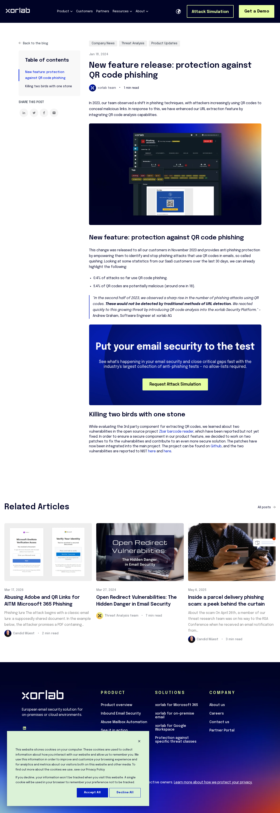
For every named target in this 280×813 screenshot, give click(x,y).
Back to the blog (35, 43)
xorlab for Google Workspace (170, 727)
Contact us (219, 722)
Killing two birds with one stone (48, 86)
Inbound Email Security (121, 713)
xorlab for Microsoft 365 (176, 705)
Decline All (125, 792)
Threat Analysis (133, 43)
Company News (103, 43)
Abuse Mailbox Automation (124, 722)
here (152, 451)
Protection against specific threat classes (175, 739)
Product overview (116, 705)
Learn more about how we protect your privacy (213, 782)
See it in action (114, 730)
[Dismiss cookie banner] (139, 742)
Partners (102, 11)
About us (217, 705)
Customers (84, 11)
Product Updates (164, 43)
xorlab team (107, 87)
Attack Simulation (210, 12)
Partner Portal (221, 730)
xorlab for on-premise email (174, 715)
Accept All (92, 792)
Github (216, 446)
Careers (216, 713)
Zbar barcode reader (176, 431)
